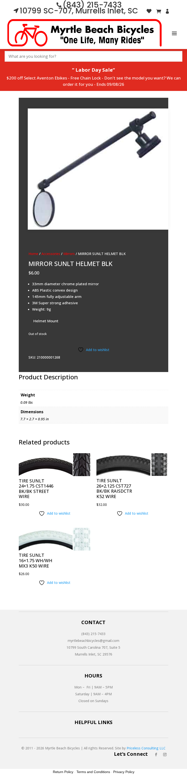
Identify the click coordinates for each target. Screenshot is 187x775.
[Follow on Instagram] (164, 754)
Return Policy (63, 772)
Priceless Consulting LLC (146, 748)
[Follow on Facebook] (156, 754)
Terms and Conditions (93, 772)
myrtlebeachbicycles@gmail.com (93, 640)
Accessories (50, 253)
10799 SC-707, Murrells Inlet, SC (79, 10)
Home (33, 253)
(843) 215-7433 (93, 633)
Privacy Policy (123, 772)
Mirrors (69, 253)
